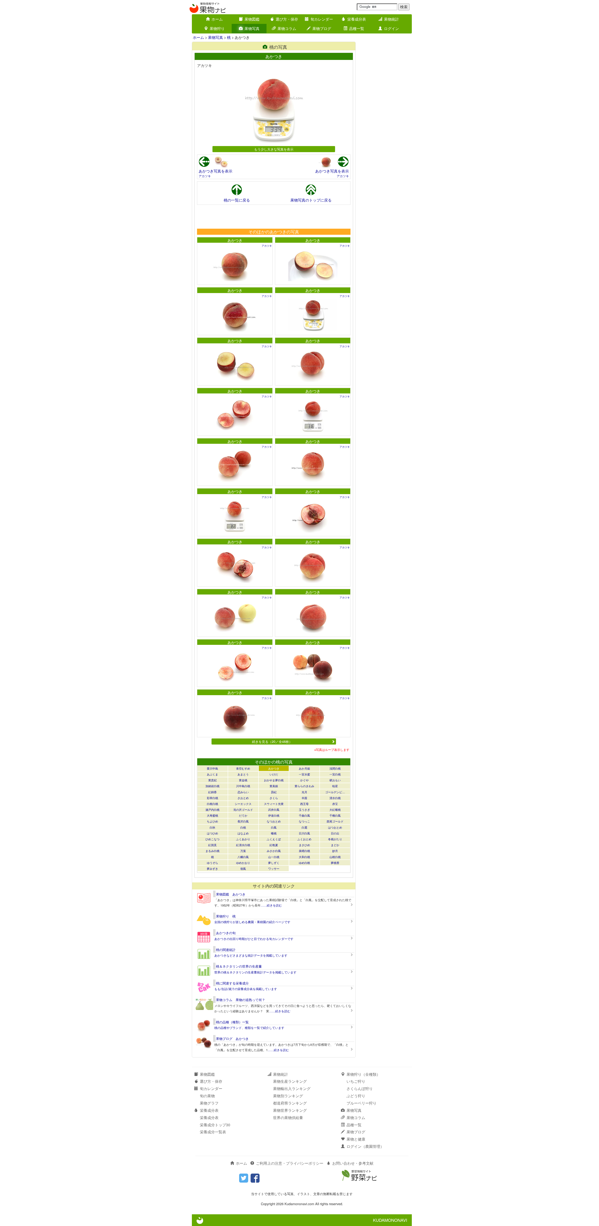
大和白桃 (304, 857)
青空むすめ (243, 768)
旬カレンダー (321, 19)
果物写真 (252, 28)
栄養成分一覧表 (213, 1131)
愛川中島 (212, 768)
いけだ (274, 774)
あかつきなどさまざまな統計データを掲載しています (250, 955)
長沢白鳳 (243, 821)
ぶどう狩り (356, 1095)
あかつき (234, 240)
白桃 (243, 827)
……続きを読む (271, 905)
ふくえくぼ (274, 839)
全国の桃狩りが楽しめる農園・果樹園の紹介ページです (252, 922)
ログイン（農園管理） (365, 1146)
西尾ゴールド (335, 821)
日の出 (335, 833)
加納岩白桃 (212, 786)
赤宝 (335, 804)
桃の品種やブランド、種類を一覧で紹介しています (249, 1027)
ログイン (391, 28)
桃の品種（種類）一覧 (232, 1022)
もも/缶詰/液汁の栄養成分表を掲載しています (245, 989)
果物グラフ (209, 1103)
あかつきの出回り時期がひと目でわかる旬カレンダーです (253, 938)
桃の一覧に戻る (237, 200)
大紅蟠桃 (335, 809)
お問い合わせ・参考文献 (352, 1163)
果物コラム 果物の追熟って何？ (240, 999)
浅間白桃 (335, 768)
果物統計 (391, 19)
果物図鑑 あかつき (230, 894)
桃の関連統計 (226, 949)
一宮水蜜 (304, 774)
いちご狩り (356, 1081)
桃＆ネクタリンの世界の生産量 (239, 966)
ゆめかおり (243, 863)
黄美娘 (274, 786)
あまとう (243, 774)
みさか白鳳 (274, 851)
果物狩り (217, 28)
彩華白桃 (212, 798)
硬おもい (335, 780)
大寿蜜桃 (212, 815)
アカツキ (205, 176)
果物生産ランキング (290, 1081)
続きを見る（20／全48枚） (272, 741)
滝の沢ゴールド (243, 809)
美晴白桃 (304, 851)
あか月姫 (304, 768)
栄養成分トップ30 (215, 1124)
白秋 (212, 827)
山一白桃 (273, 857)
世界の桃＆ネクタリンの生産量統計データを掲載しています (255, 972)
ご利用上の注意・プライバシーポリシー (289, 1163)
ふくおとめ (304, 839)
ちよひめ (212, 821)
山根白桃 (335, 857)
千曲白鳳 (304, 815)
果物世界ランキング (290, 1110)
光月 (304, 792)
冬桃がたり (335, 839)
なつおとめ (274, 821)
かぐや (304, 780)
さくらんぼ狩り (360, 1088)
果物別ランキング (288, 1095)
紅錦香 (212, 792)
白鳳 (274, 827)
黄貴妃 (212, 780)
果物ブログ (321, 28)
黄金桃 (243, 780)
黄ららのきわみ (304, 786)
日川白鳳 (304, 833)
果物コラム (287, 28)
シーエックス (243, 804)
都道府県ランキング (290, 1103)
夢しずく (273, 863)
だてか (243, 815)
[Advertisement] (273, 216)
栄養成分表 (356, 19)
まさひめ (304, 845)
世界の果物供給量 (288, 1117)
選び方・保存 (287, 19)
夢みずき (212, 868)
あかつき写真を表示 (215, 171)
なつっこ (304, 821)
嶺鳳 (243, 868)
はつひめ (212, 833)
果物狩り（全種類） (363, 1074)
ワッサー (273, 868)
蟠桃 (274, 833)
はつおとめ (335, 827)
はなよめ (243, 833)
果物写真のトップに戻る (311, 200)
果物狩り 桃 (226, 916)
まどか (335, 845)
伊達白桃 (273, 815)
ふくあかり (243, 839)
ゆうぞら (212, 863)
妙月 (335, 851)
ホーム (217, 19)
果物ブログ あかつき (232, 1038)
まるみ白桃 (212, 851)
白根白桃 (212, 804)
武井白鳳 (273, 809)
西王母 (304, 804)
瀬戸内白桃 (212, 809)
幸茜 (304, 798)
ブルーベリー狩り (361, 1103)
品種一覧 (356, 28)
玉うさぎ (304, 809)
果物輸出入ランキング (291, 1088)
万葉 (243, 851)
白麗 (304, 827)
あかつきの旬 (226, 932)
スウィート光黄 (274, 804)
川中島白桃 (243, 786)
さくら (274, 798)
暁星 (335, 786)
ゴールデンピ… (335, 792)
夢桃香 (335, 863)
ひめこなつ (212, 839)
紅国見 (212, 845)
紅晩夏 (274, 845)
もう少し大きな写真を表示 (273, 149)
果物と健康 (356, 1139)
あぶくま (212, 774)
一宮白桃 (335, 774)
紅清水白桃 (243, 845)
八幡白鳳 (243, 857)
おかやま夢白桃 (274, 780)
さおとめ (243, 798)
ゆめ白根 (304, 863)
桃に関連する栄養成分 (232, 983)
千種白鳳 (335, 815)
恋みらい (243, 792)
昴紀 (274, 792)
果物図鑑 (252, 19)
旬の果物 (207, 1095)
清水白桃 (335, 798)
